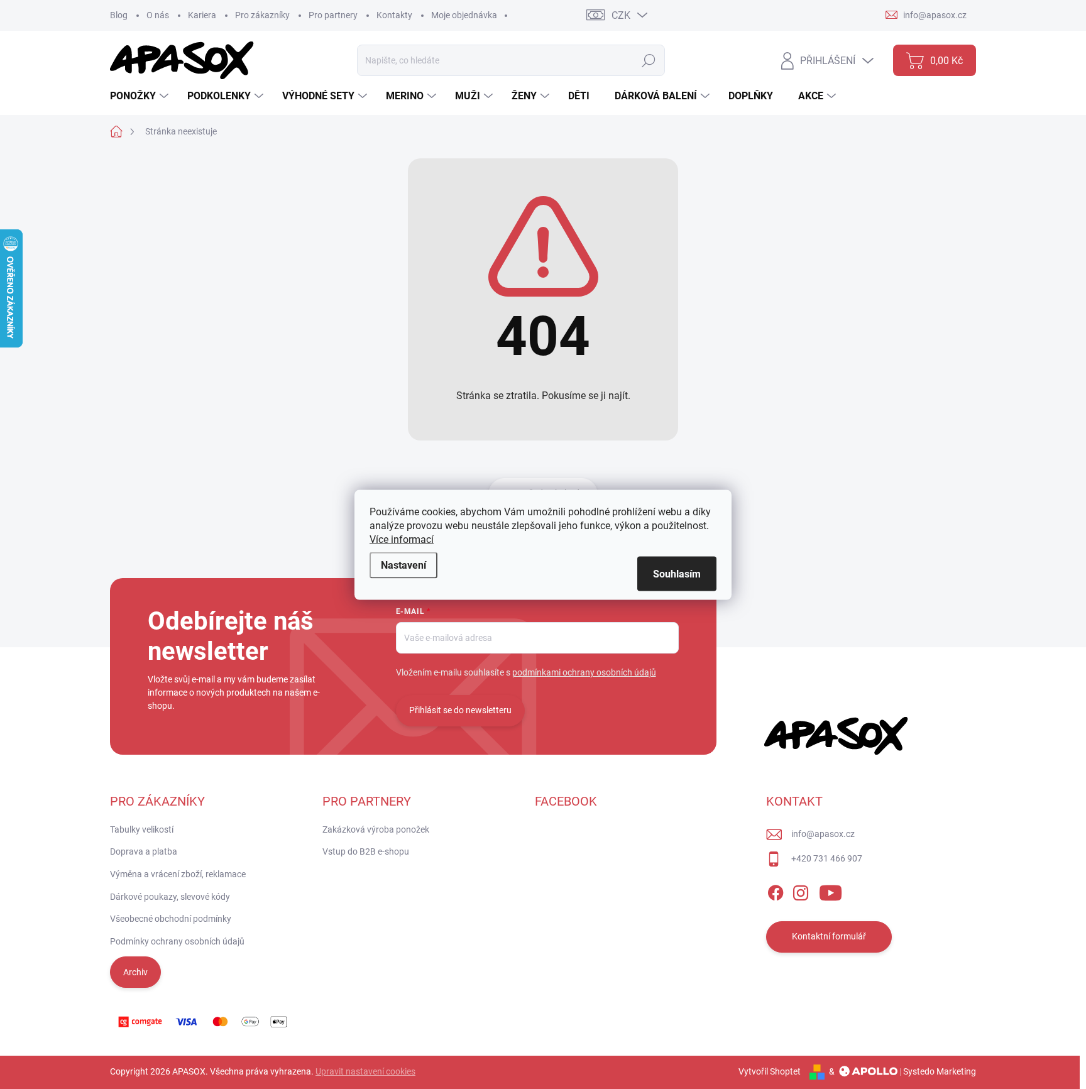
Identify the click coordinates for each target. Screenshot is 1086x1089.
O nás (157, 15)
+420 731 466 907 (826, 858)
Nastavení (403, 565)
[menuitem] (141, 96)
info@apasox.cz (823, 834)
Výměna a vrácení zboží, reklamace (178, 874)
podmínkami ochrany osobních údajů (584, 672)
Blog (119, 15)
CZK (621, 15)
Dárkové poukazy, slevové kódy (170, 897)
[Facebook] (775, 890)
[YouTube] (830, 890)
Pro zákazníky (262, 15)
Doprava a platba (143, 851)
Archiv (135, 972)
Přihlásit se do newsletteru (460, 710)
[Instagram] (800, 890)
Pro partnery (333, 15)
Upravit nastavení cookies (365, 1071)
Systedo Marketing (939, 1071)
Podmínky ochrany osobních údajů (177, 941)
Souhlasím (677, 573)
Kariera (202, 15)
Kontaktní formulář (829, 936)
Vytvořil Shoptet (769, 1071)
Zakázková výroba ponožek (375, 829)
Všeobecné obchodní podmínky (170, 919)
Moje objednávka (464, 15)
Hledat (649, 60)
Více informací (402, 539)
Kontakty (394, 15)
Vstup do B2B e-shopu (365, 851)
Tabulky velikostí (141, 829)
